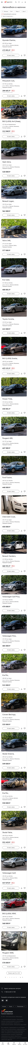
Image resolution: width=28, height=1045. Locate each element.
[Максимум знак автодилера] (8, 2)
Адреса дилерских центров (12, 988)
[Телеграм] (6, 1000)
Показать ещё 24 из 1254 (14, 973)
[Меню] (1, 2)
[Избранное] (19, 2)
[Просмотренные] (25, 2)
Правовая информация (7, 1013)
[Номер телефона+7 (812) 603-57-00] (15, 2)
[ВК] (2, 1000)
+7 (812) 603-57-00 (10, 992)
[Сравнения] (22, 2)
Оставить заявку (11, 55)
